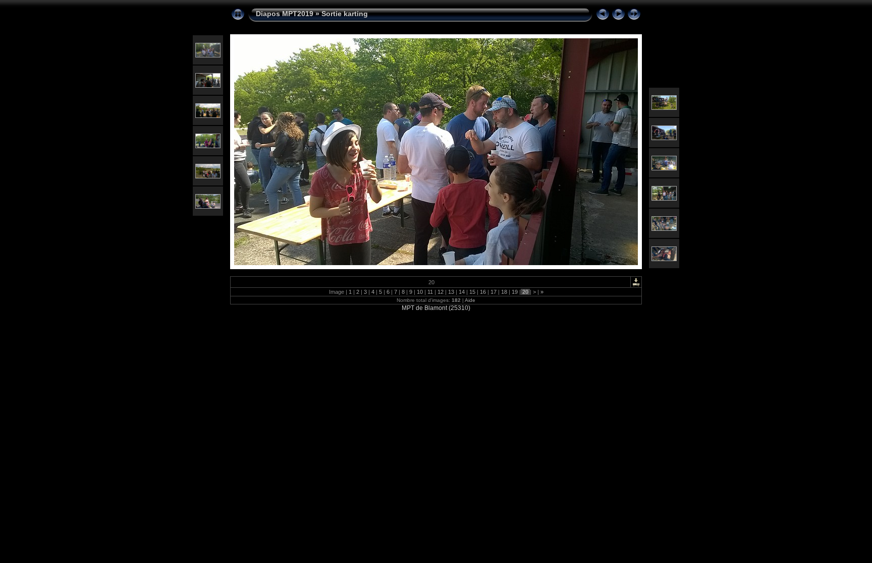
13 (451, 292)
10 (419, 292)
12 (440, 292)
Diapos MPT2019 (284, 14)
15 (472, 292)
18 (504, 292)
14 (461, 292)
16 (482, 292)
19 (514, 292)
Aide (470, 300)
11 (430, 292)
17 (493, 292)
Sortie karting (344, 14)
